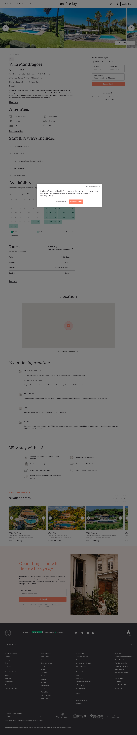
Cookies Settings (61, 201)
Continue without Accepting (93, 186)
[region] (69, 195)
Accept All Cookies (76, 201)
